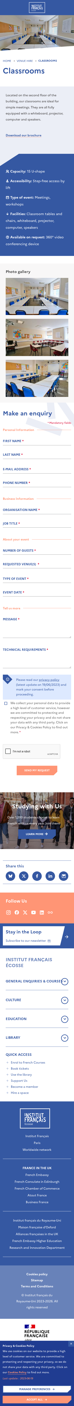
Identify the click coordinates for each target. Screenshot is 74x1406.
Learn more (35, 834)
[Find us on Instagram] (8, 912)
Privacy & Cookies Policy (33, 727)
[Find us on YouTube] (33, 912)
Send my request (37, 770)
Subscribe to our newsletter (26, 940)
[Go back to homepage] (37, 7)
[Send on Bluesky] (10, 876)
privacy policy (49, 679)
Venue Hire (25, 61)
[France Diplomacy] (37, 1335)
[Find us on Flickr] (50, 912)
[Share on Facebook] (37, 876)
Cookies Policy (17, 1372)
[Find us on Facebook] (17, 912)
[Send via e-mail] (63, 876)
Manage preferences (34, 1389)
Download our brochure (23, 135)
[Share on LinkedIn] (50, 876)
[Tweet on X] (23, 876)
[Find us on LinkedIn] (42, 912)
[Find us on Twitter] (25, 912)
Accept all (35, 1400)
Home (7, 61)
